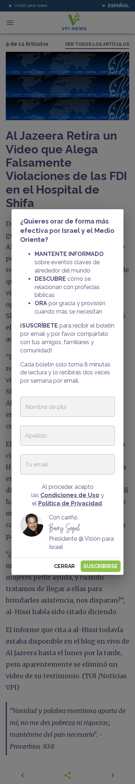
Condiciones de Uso (69, 495)
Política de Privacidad (70, 503)
